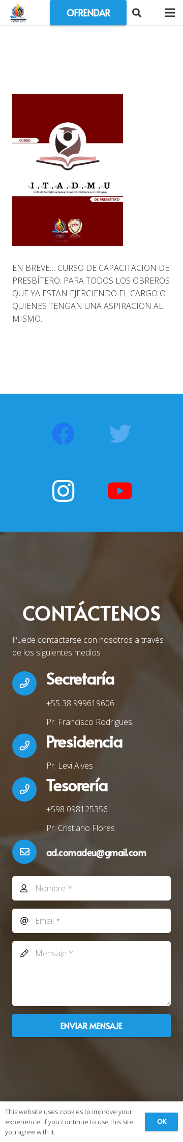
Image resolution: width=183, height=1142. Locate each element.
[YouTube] (120, 491)
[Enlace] (18, 13)
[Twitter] (120, 434)
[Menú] (169, 12)
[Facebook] (63, 434)
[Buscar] (137, 12)
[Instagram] (63, 491)
